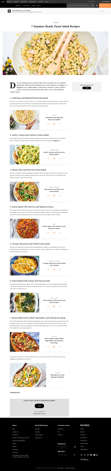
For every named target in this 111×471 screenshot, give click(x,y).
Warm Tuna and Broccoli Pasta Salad (54, 190)
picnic (62, 85)
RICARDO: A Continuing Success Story (20, 437)
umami (55, 140)
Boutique (9, 1)
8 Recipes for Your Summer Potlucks (57, 376)
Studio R (14, 443)
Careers (47, 1)
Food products (32, 1)
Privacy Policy (60, 468)
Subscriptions (24, 1)
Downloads (15, 452)
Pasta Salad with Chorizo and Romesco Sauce (54, 227)
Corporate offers (84, 443)
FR (98, 1)
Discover (26, 5)
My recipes (37, 432)
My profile (37, 429)
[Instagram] (88, 455)
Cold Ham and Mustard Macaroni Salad (54, 118)
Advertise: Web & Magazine (18, 440)
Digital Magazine (84, 449)
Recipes (3, 1)
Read (33, 5)
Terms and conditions (70, 468)
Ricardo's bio (15, 432)
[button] (92, 5)
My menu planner (39, 434)
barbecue (20, 87)
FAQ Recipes (60, 429)
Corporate (40, 1)
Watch (39, 5)
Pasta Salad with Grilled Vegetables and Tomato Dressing (54, 340)
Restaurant (16, 1)
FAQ (59, 432)
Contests (14, 446)
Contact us (60, 434)
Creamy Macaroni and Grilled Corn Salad (54, 264)
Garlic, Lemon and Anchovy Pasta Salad (54, 153)
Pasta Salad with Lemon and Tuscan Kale (54, 301)
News (13, 429)
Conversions (15, 449)
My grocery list (38, 437)
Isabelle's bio (15, 434)
